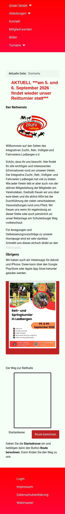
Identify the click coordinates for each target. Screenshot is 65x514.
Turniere (15, 45)
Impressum (25, 487)
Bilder (13, 37)
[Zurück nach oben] (58, 507)
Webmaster (13, 247)
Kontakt (14, 21)
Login (21, 479)
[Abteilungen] (28, 13)
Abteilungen (17, 13)
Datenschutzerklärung (32, 495)
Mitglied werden (20, 29)
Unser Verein (18, 5)
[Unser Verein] (29, 5)
